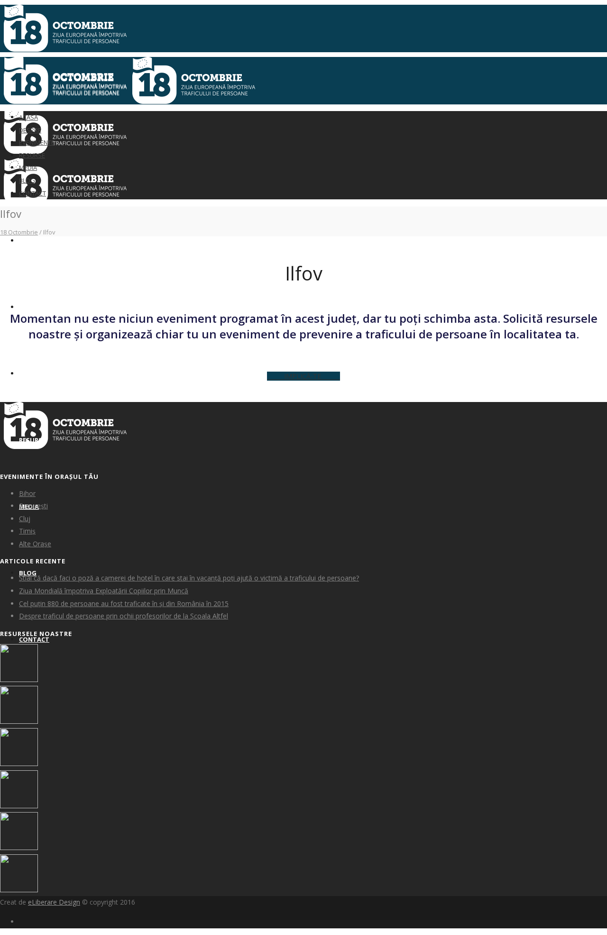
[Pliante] (19, 721)
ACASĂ (29, 240)
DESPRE (30, 307)
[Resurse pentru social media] (19, 847)
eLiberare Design (54, 902)
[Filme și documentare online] (19, 763)
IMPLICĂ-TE (303, 376)
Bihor (27, 493)
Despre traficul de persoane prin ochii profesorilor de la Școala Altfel (123, 615)
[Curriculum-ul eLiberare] (19, 805)
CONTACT (34, 639)
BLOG (27, 180)
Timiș (27, 530)
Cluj (24, 518)
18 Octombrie (19, 232)
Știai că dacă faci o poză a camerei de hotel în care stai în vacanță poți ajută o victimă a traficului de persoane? (189, 577)
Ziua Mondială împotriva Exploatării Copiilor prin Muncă (103, 590)
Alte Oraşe (35, 543)
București (33, 505)
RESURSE (32, 155)
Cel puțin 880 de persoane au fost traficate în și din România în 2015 (124, 603)
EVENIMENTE (38, 373)
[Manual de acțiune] (19, 679)
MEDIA (28, 167)
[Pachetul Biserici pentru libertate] (19, 889)
